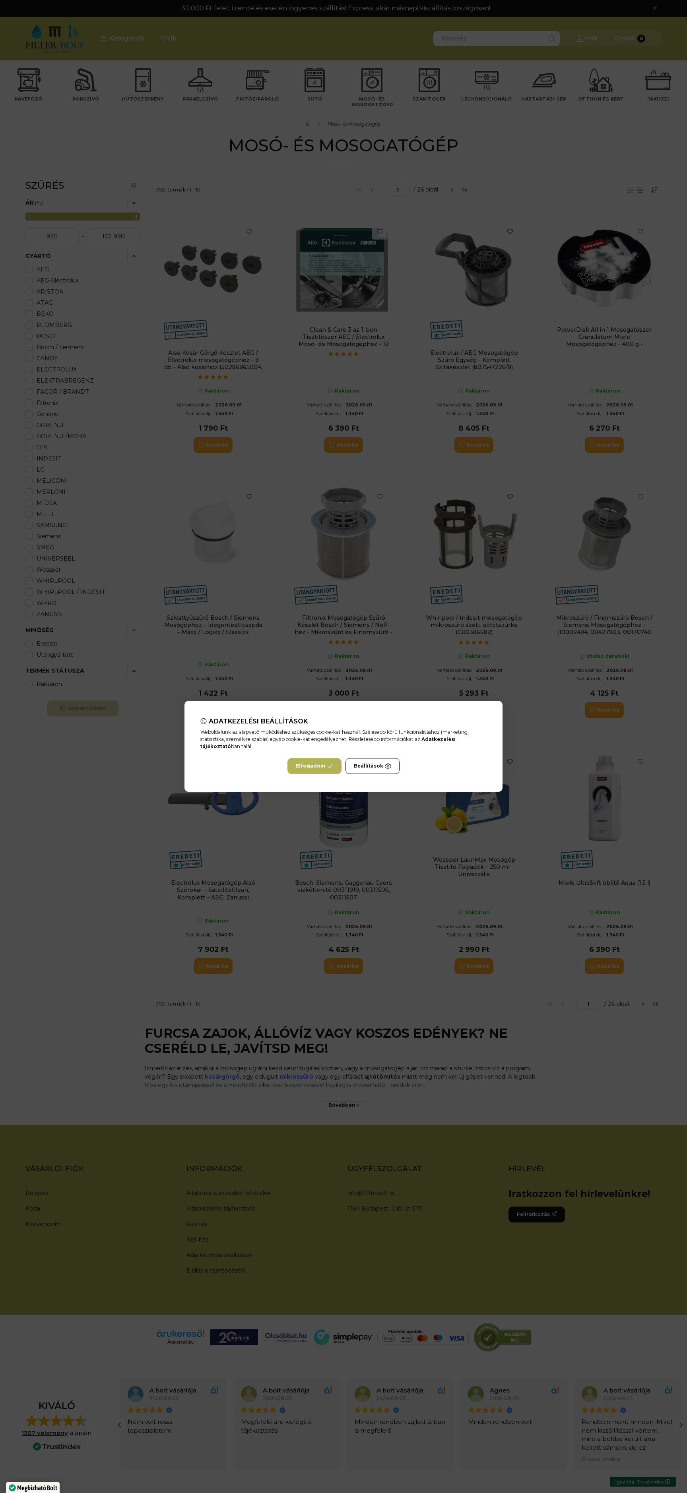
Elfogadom (310, 766)
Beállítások (368, 766)
